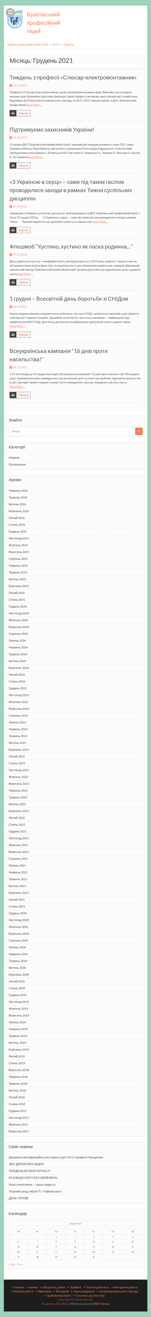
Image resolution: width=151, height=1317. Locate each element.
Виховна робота (23, 1291)
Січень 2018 (17, 1104)
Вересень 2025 (19, 552)
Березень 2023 (19, 749)
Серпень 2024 (18, 633)
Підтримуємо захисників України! (52, 129)
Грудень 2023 (18, 688)
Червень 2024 (18, 647)
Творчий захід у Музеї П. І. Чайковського (35, 1191)
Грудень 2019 (18, 995)
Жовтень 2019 (18, 1008)
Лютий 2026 (17, 518)
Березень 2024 (19, 667)
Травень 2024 (18, 654)
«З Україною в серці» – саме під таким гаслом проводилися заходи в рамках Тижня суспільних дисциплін (71, 190)
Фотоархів (62, 1291)
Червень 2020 (18, 954)
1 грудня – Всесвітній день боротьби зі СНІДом (69, 298)
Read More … (34, 104)
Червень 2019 (18, 1029)
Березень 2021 (19, 892)
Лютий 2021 (17, 899)
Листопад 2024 (19, 613)
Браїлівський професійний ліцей (43, 22)
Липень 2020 (17, 947)
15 (56, 1247)
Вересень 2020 (19, 933)
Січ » (20, 1264)
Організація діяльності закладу (118, 1291)
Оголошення (17, 464)
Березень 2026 (19, 511)
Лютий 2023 (17, 756)
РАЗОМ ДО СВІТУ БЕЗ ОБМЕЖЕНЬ (33, 1177)
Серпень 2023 (18, 715)
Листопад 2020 (19, 920)
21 (37, 1251)
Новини (23, 113)
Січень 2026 (17, 524)
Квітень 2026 (17, 504)
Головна (19, 1287)
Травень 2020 (18, 961)
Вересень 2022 (19, 783)
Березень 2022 (19, 811)
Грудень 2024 (18, 606)
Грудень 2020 (18, 913)
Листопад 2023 (19, 695)
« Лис (12, 1264)
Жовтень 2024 (18, 620)
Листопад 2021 (19, 838)
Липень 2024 (17, 640)
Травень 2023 (18, 736)
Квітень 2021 (17, 886)
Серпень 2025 (18, 558)
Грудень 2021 (18, 831)
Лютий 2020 (17, 981)
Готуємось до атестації (90, 1295)
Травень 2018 (18, 1083)
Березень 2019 (19, 1049)
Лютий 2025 (17, 592)
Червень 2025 (18, 565)
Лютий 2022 (17, 817)
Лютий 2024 (17, 674)
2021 (55, 44)
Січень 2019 (17, 1063)
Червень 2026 (18, 490)
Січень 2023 (17, 763)
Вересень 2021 (19, 851)
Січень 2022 (17, 824)
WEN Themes (101, 1303)
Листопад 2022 (19, 770)
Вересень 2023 (19, 708)
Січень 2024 (17, 681)
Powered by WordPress (55, 1304)
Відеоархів (44, 1291)
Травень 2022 (18, 797)
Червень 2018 (18, 1076)
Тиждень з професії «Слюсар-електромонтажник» (73, 77)
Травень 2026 (18, 497)
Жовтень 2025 (18, 545)
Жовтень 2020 (18, 926)
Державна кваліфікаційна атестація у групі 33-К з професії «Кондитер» (56, 1157)
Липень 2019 (17, 1022)
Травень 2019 (18, 1036)
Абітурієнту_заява (53, 1287)
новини (33, 1287)
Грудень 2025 (18, 531)
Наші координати (84, 1291)
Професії (75, 1287)
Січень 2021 (17, 906)
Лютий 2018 (17, 1097)
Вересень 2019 (19, 1015)
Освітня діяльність (97, 1287)
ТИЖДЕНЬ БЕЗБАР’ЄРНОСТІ (29, 1171)
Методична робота (126, 1287)
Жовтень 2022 (18, 777)
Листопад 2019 (19, 1001)
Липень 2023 (17, 722)
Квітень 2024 (17, 661)
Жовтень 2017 (18, 1124)
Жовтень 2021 (18, 845)
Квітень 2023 (17, 742)
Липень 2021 (17, 865)
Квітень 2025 (17, 579)
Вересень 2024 (19, 627)
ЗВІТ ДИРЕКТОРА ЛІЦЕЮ (26, 1164)
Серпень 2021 (18, 858)
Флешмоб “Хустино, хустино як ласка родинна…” (71, 246)
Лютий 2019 (17, 1056)
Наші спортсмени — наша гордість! (32, 1184)
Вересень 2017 (19, 1131)
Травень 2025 (18, 572)
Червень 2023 (18, 729)
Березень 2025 (19, 586)
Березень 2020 (19, 974)
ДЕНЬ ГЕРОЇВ (18, 1198)
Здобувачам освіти (59, 1295)
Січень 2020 (17, 988)
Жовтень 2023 (18, 702)
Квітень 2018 (17, 1090)
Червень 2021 (18, 872)
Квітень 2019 (17, 1042)
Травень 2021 (18, 879)
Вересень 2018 (19, 1070)
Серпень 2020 (18, 940)
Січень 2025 (17, 599)
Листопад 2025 (19, 538)
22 (56, 1251)
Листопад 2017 (19, 1117)
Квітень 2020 (17, 967)
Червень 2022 (18, 790)
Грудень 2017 (18, 1111)
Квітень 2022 (17, 804)
